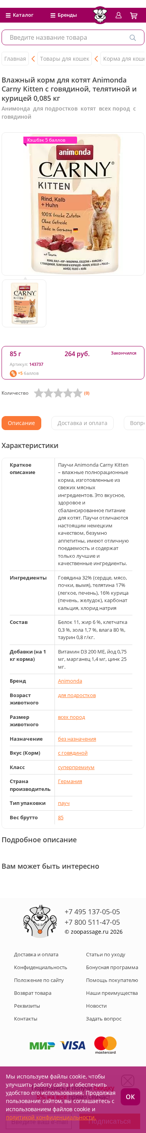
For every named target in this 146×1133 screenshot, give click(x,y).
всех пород (71, 716)
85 (60, 817)
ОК (130, 1097)
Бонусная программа (112, 967)
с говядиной (73, 752)
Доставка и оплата (36, 954)
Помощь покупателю (112, 980)
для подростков (77, 695)
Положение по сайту (39, 980)
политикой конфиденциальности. (51, 1117)
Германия (70, 781)
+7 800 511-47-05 (92, 922)
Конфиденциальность (40, 967)
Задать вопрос (103, 1018)
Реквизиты (27, 1005)
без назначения (77, 738)
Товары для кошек (64, 58)
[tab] (21, 423)
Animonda (70, 680)
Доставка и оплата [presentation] (82, 423)
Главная (15, 58)
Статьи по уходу (105, 954)
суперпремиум (76, 767)
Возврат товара (32, 992)
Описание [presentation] (21, 423)
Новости (96, 1005)
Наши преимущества (112, 992)
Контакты (25, 1018)
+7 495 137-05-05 (92, 911)
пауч (64, 802)
